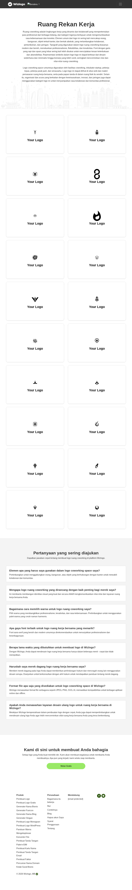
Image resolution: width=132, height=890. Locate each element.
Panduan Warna (23, 829)
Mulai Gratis (66, 766)
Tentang (51, 828)
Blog (49, 814)
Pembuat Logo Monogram (28, 822)
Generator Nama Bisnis (27, 806)
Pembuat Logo (23, 799)
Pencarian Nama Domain (28, 863)
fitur (49, 806)
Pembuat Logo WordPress (28, 825)
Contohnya (52, 810)
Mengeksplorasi (23, 833)
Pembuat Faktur (23, 859)
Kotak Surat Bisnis (24, 867)
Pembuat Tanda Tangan (27, 841)
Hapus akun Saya (55, 817)
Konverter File (22, 837)
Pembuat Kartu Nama (26, 848)
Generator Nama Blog (26, 814)
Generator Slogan (24, 818)
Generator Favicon (24, 810)
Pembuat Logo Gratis (26, 803)
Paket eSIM (21, 845)
